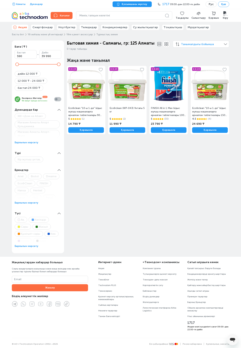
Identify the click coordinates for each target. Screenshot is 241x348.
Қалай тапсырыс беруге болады (204, 268)
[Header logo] (29, 15)
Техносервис (105, 291)
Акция (101, 268)
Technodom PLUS (107, 285)
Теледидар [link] (89, 27)
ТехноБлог (103, 279)
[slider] (17, 64)
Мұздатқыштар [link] (198, 27)
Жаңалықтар (104, 274)
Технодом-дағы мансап (155, 279)
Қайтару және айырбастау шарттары (206, 285)
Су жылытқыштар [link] (145, 27)
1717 (191, 323)
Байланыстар (149, 291)
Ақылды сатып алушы (198, 291)
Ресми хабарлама (192, 344)
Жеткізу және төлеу (197, 279)
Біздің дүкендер (151, 296)
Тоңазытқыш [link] (173, 27)
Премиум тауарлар (197, 296)
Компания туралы (152, 268)
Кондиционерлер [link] (115, 27)
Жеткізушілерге (151, 302)
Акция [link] (22, 27)
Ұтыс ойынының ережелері (201, 316)
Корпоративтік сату (153, 285)
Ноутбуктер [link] (66, 27)
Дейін (45, 52)
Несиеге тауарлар (107, 310)
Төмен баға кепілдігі (109, 316)
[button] (182, 15)
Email (17, 279)
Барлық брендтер (196, 302)
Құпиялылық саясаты (217, 344)
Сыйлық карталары (108, 305)
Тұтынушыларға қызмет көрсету (159, 274)
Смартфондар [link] (42, 27)
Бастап (21, 52)
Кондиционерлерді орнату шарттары (206, 274)
